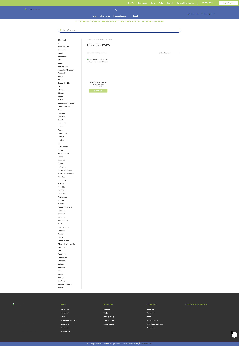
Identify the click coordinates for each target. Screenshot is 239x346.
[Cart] (197, 11)
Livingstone (62, 167)
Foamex (61, 130)
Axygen (61, 76)
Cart (198, 14)
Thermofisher (63, 241)
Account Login (152, 320)
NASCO (61, 190)
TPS (59, 251)
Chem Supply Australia (66, 103)
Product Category (120, 16)
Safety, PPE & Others (69, 320)
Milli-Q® (61, 184)
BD (59, 86)
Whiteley (61, 281)
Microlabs (62, 180)
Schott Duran (63, 220)
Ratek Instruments (65, 207)
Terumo (61, 234)
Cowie (60, 110)
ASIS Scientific (63, 67)
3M (59, 43)
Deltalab (61, 113)
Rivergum (62, 210)
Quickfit (61, 204)
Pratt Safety (62, 197)
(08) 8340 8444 (19, 317)
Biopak (61, 93)
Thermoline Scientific (66, 244)
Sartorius (61, 217)
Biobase (61, 90)
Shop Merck (105, 16)
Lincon (60, 163)
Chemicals (65, 309)
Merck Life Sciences (66, 173)
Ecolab (60, 120)
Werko (60, 274)
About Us (130, 3)
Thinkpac (61, 247)
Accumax (61, 50)
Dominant (62, 116)
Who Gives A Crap (65, 284)
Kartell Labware (64, 153)
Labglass (61, 160)
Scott (60, 224)
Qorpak (61, 200)
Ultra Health (62, 257)
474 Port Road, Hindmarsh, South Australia (29, 331)
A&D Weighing (63, 46)
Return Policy (109, 324)
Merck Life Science (65, 170)
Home (94, 16)
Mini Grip (61, 187)
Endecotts (62, 123)
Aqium (60, 63)
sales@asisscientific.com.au (24, 324)
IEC (59, 143)
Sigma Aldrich (63, 227)
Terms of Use (109, 320)
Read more (98, 91)
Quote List (212, 14)
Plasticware (65, 331)
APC (59, 60)
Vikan (60, 271)
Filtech (60, 127)
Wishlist (203, 14)
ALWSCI (61, 53)
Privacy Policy (109, 317)
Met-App (61, 177)
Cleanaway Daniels (65, 106)
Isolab (60, 150)
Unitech (61, 264)
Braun (60, 96)
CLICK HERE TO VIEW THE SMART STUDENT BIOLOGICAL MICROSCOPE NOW (119, 21)
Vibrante (61, 267)
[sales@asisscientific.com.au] (14, 322)
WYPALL (61, 288)
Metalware (65, 328)
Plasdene (61, 194)
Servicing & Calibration (155, 324)
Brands (136, 16)
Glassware (65, 324)
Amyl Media (62, 56)
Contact (170, 3)
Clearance (150, 328)
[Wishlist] (202, 11)
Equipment (65, 313)
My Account (190, 14)
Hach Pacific (63, 133)
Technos (61, 231)
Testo (60, 237)
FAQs (161, 3)
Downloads (142, 3)
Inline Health (63, 147)
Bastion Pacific (64, 83)
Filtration (64, 317)
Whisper (61, 277)
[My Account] (188, 11)
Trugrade (61, 254)
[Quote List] (210, 11)
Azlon (60, 80)
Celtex (60, 100)
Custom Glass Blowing (185, 3)
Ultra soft (61, 261)
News (152, 3)
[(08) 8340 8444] (14, 314)
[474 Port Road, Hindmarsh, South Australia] (14, 329)
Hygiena (61, 140)
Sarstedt (61, 214)
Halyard (61, 137)
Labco (60, 157)
